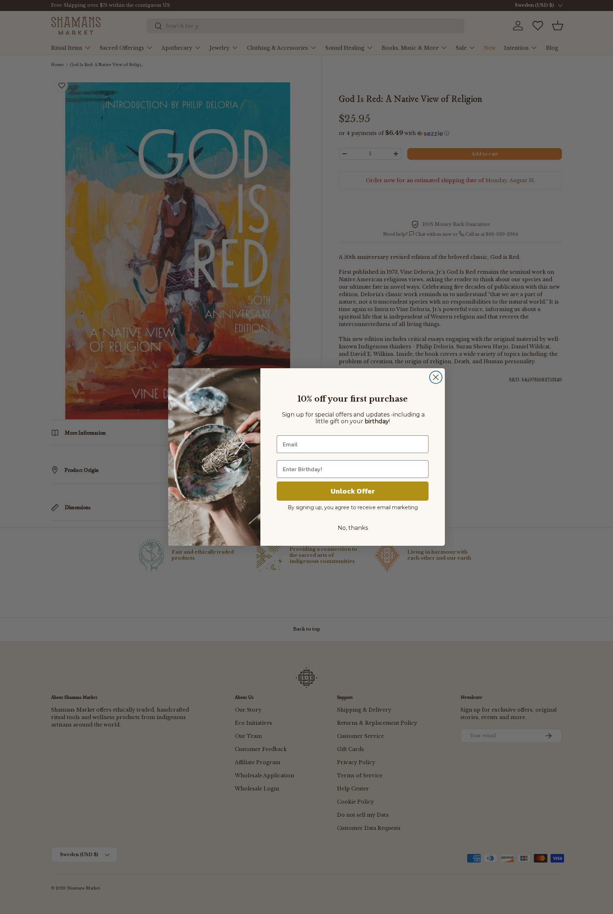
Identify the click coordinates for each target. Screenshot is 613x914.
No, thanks (353, 527)
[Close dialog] (436, 377)
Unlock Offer (353, 491)
